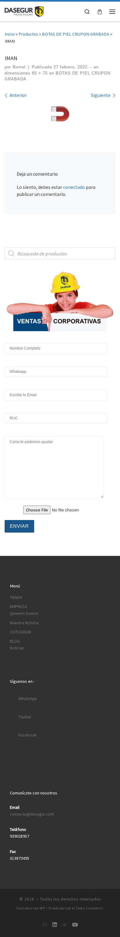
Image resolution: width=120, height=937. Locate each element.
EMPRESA (18, 606)
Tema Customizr (90, 908)
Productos (28, 34)
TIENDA (16, 597)
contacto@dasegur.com (32, 814)
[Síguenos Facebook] (44, 925)
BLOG (15, 641)
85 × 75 (39, 73)
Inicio (10, 34)
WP (42, 908)
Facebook (27, 735)
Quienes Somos (24, 613)
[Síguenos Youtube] (75, 925)
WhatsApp (27, 698)
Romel (19, 67)
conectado (74, 187)
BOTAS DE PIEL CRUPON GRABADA (75, 34)
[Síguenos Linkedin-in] (54, 925)
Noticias (17, 648)
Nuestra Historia (24, 622)
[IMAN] (60, 115)
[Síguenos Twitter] (64, 925)
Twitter (25, 717)
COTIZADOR (20, 632)
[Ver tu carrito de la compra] (99, 11)
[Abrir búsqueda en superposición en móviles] (60, 253)
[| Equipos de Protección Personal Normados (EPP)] (24, 10)
